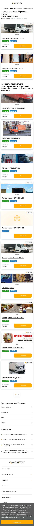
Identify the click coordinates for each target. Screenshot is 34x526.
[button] (17, 34)
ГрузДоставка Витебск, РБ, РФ (12, 68)
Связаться (23, 46)
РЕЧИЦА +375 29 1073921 (11, 168)
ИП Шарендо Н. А (8, 288)
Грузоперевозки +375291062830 (13, 348)
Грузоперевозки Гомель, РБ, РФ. (13, 38)
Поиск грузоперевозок (16, 8)
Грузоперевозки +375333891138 (13, 198)
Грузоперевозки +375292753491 (13, 228)
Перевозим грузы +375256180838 (13, 108)
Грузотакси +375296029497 (11, 138)
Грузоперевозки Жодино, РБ (11, 378)
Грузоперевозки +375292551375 (13, 318)
